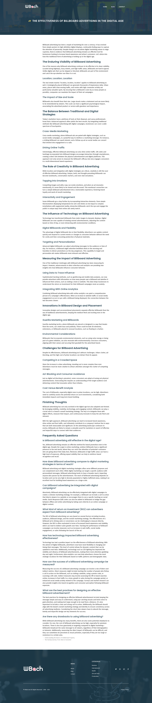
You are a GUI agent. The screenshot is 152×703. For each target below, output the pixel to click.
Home (105, 7)
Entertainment (96, 668)
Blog (113, 7)
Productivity (95, 676)
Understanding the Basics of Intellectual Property (60, 638)
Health (94, 671)
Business (94, 665)
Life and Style (95, 673)
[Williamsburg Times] (31, 7)
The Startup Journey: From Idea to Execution (58, 640)
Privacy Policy (125, 689)
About (72, 668)
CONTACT (122, 7)
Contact (73, 674)
